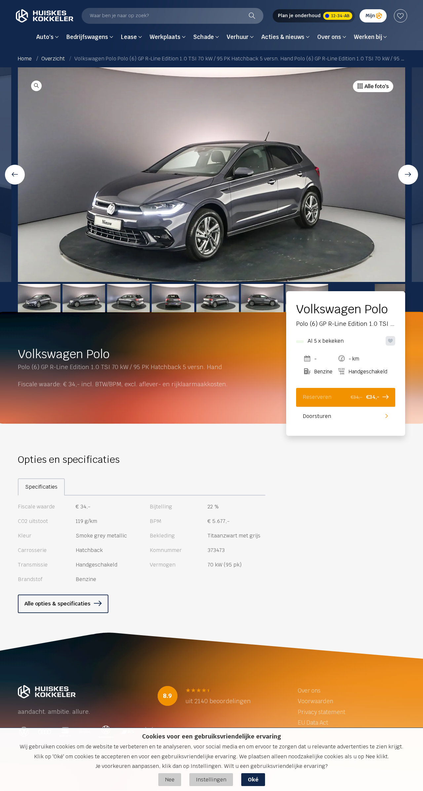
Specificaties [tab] (41, 486)
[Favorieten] (400, 15)
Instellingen (211, 779)
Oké (253, 779)
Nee (169, 779)
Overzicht (53, 58)
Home (25, 58)
